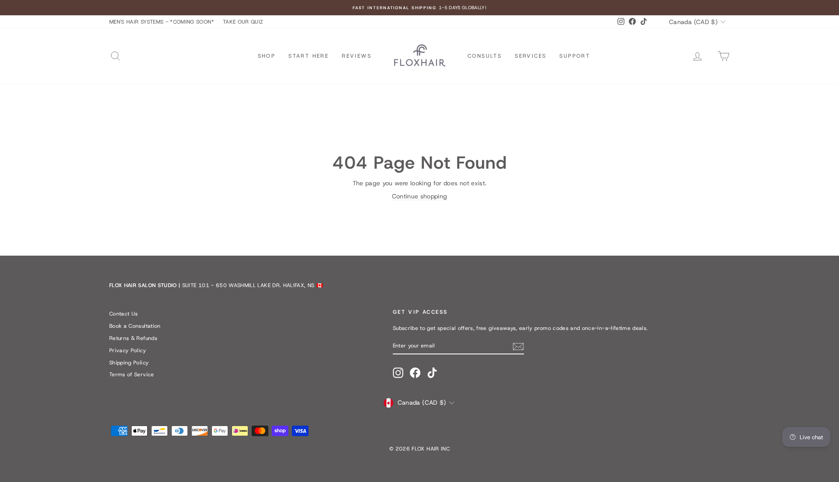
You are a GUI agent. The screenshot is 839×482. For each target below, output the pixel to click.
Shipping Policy (129, 362)
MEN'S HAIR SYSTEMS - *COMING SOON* (161, 21)
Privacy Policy (127, 350)
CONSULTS (485, 55)
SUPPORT (574, 55)
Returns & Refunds (133, 338)
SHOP (267, 55)
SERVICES (530, 55)
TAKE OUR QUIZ (243, 21)
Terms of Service (131, 374)
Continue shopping (419, 196)
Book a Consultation (135, 325)
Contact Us (123, 313)
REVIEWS (356, 55)
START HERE (308, 55)
